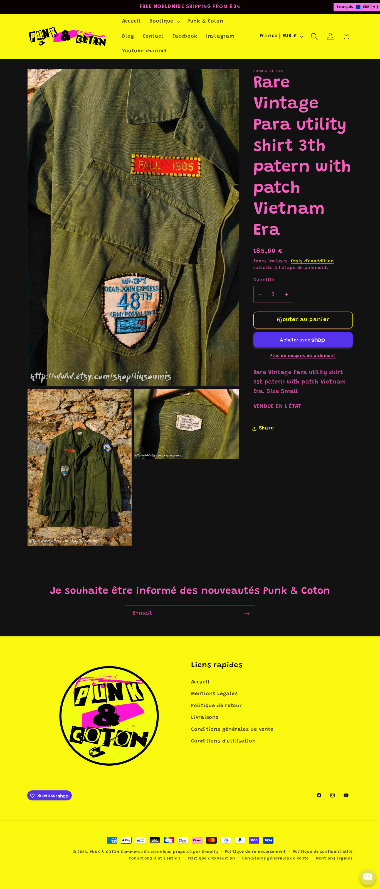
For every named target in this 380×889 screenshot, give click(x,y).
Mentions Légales (214, 694)
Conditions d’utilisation (155, 859)
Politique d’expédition (211, 859)
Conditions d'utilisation (223, 741)
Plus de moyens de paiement (303, 356)
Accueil (200, 682)
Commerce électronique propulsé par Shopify (169, 852)
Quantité (263, 280)
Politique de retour (216, 706)
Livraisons (205, 718)
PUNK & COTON (104, 852)
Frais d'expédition (312, 262)
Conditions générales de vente (232, 729)
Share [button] (266, 428)
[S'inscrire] (247, 613)
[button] (164, 21)
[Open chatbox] (368, 877)
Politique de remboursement (255, 852)
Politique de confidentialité (323, 852)
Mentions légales (334, 859)
